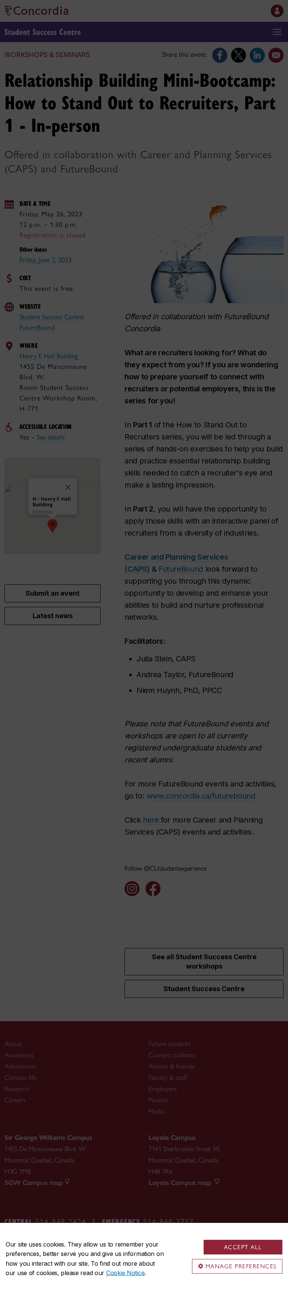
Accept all (243, 1247)
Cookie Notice (125, 1273)
